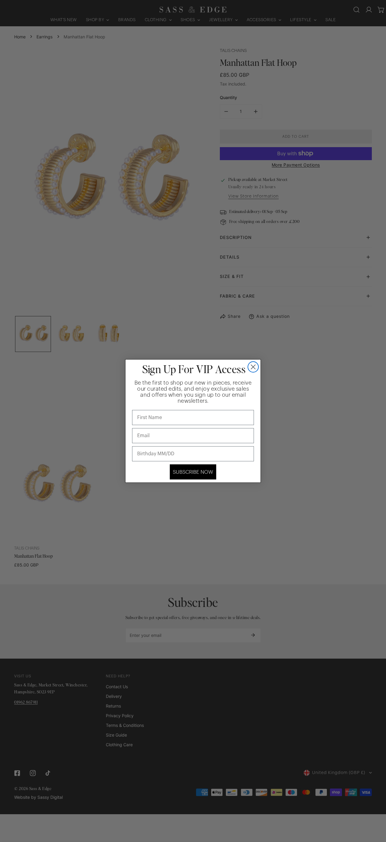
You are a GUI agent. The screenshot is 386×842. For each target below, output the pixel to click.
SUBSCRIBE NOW (193, 472)
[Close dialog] (253, 367)
